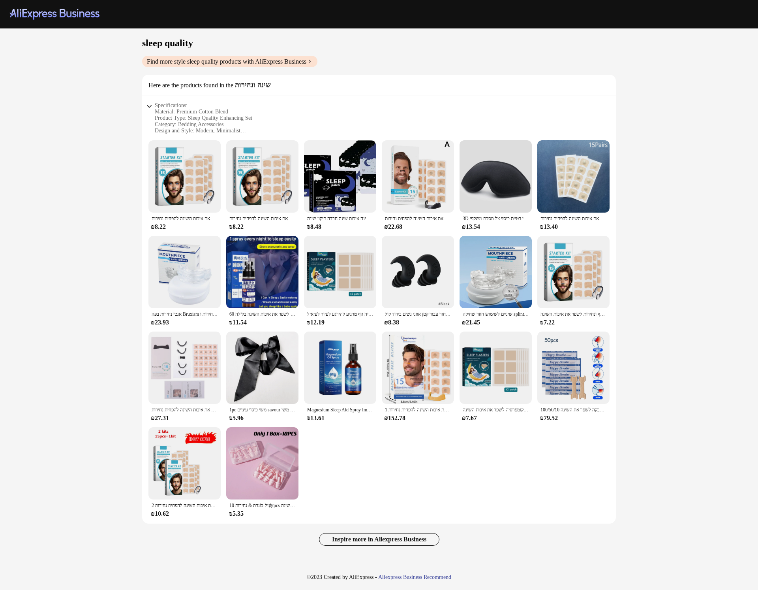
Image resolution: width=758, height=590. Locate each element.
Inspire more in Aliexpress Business (379, 539)
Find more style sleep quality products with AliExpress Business (226, 61)
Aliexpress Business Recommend (414, 577)
